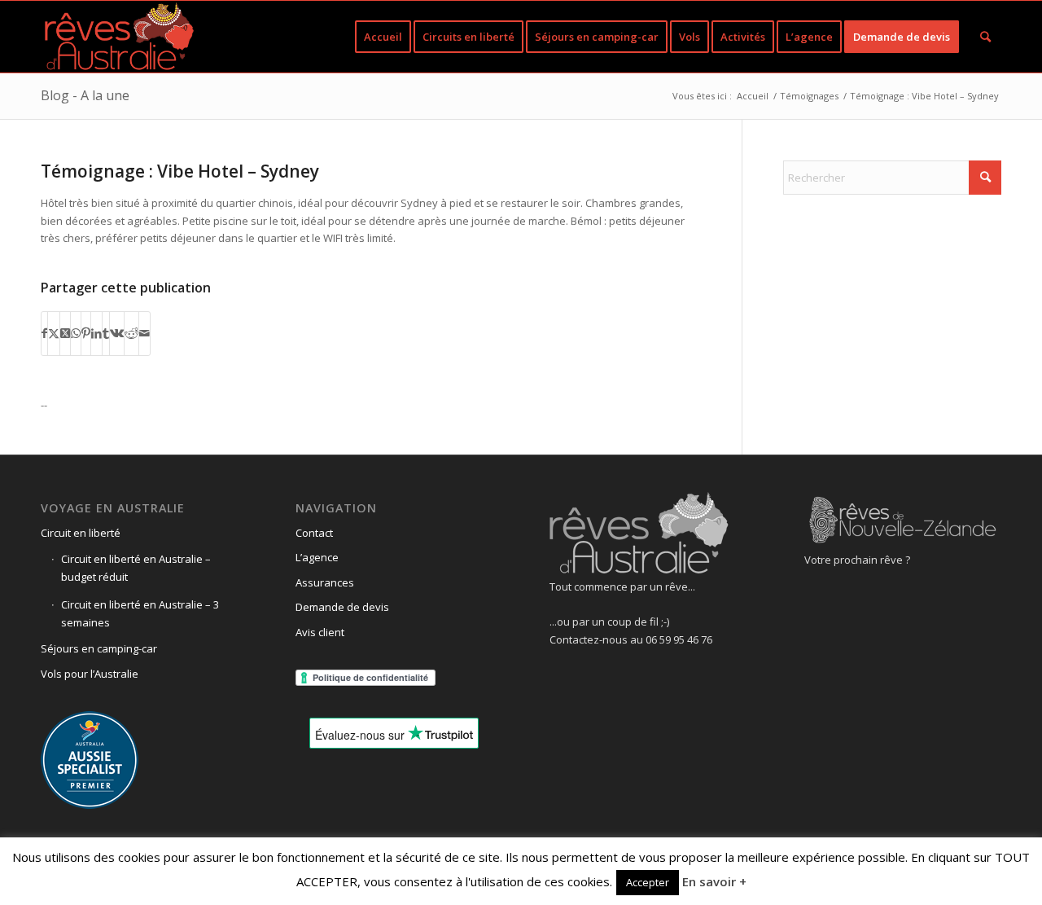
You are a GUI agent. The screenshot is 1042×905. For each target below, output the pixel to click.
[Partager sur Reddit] (131, 333)
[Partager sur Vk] (117, 333)
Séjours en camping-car (99, 648)
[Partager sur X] (53, 333)
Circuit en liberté (80, 532)
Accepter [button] (647, 882)
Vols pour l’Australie (89, 673)
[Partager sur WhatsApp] (76, 333)
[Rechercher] (985, 36)
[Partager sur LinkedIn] (96, 333)
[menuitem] (383, 36)
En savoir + (714, 881)
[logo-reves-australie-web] (119, 36)
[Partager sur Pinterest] (85, 333)
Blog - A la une (85, 95)
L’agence (317, 557)
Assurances (325, 582)
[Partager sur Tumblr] (106, 333)
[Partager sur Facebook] (44, 333)
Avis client (320, 632)
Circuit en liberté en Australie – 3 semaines (140, 613)
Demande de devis (342, 607)
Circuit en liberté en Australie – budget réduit (136, 567)
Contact (314, 532)
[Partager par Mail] (144, 333)
